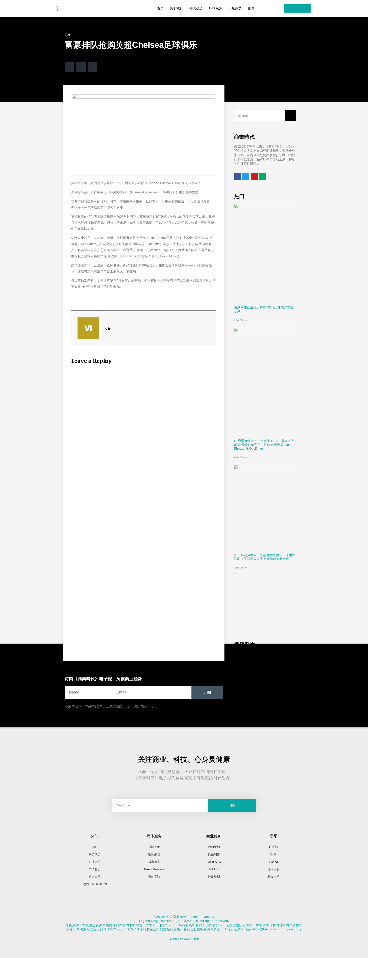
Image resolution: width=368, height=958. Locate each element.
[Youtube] (193, 908)
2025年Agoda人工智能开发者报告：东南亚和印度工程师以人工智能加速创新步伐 (265, 557)
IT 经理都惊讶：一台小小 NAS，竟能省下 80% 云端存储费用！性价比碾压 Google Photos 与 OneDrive (264, 444)
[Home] (175, 908)
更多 (251, 8)
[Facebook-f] (184, 908)
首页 (160, 8)
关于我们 (176, 8)
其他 (68, 34)
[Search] (290, 115)
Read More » (240, 320)
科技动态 (196, 8)
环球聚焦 (216, 8)
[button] (69, 67)
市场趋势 (235, 8)
